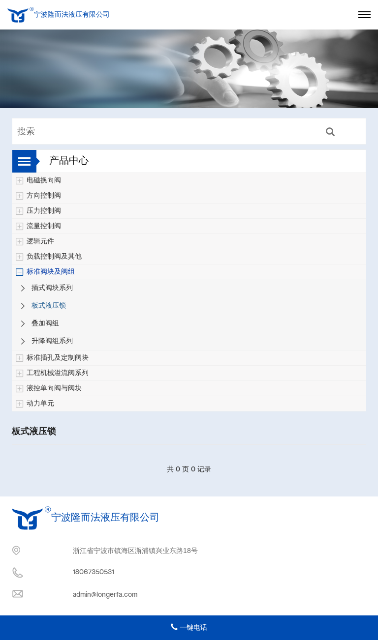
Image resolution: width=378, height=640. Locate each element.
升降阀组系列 (52, 341)
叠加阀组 (45, 323)
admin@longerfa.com (105, 594)
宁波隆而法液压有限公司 (70, 14)
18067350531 (93, 572)
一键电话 (192, 627)
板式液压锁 (49, 305)
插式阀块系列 (52, 288)
